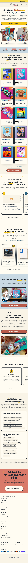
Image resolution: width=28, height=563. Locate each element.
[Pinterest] (22, 544)
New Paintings (4, 507)
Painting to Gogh (15, 557)
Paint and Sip (4, 502)
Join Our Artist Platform (6, 516)
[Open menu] (2, 4)
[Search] (22, 5)
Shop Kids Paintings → (14, 23)
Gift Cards (3, 509)
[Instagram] (17, 544)
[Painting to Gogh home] (14, 4)
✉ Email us (3, 544)
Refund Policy (4, 533)
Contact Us (3, 521)
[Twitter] (20, 544)
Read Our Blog (4, 519)
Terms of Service (4, 535)
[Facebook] (15, 544)
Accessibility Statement (6, 537)
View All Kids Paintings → (14, 170)
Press (2, 523)
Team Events (3, 500)
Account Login (4, 498)
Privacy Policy (4, 531)
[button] (4, 82)
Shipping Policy (4, 528)
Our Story (3, 514)
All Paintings (3, 504)
